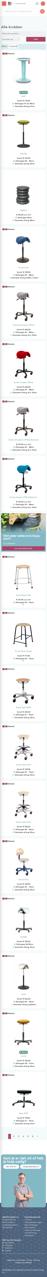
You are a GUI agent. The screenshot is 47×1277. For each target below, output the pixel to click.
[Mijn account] (37, 3)
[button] (35, 39)
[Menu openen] (4, 3)
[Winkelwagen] (43, 3)
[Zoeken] (42, 11)
